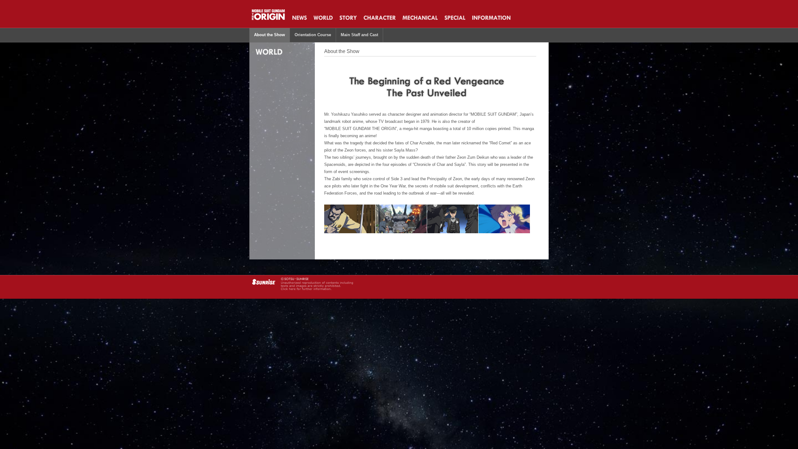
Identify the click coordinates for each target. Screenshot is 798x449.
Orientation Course (313, 34)
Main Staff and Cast (359, 34)
